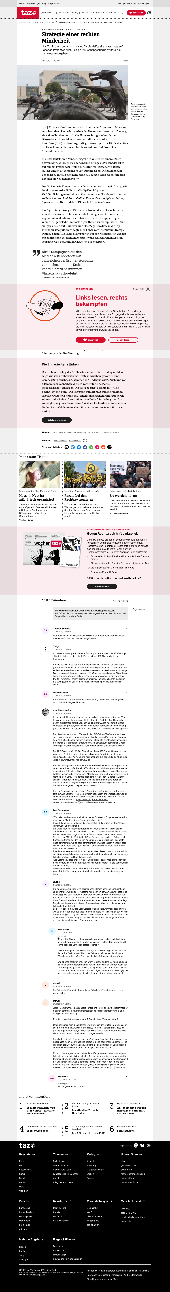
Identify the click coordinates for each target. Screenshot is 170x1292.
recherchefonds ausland (133, 1174)
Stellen (90, 1174)
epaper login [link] (143, 3)
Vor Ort (90, 1212)
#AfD (55, 432)
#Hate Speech (94, 432)
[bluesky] (142, 1147)
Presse (90, 1178)
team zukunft (59, 1208)
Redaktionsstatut (107, 1270)
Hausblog (92, 1165)
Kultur (22, 1174)
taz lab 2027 (93, 1225)
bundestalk (24, 1208)
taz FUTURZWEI (128, 1212)
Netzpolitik (43, 22)
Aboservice (58, 1250)
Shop (21, 1255)
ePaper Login (59, 1254)
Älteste (125, 601)
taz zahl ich (126, 1169)
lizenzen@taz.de (38, 1274)
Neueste (116, 601)
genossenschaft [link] (129, 3)
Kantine (23, 1251)
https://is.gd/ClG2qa (80, 759)
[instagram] (148, 1147)
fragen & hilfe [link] (54, 3)
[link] (48, 13)
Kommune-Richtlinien (127, 1270)
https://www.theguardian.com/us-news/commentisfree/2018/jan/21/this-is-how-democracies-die (84, 801)
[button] (149, 12)
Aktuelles (91, 1161)
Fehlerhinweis (75, 440)
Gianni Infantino (61, 1165)
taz (27, 1145)
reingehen (24, 1229)
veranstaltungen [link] (33, 3)
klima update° (26, 1216)
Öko (21, 1165)
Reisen (22, 1247)
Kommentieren (60, 440)
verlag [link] (21, 3)
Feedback (58, 1246)
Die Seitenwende (95, 1169)
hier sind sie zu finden (72, 616)
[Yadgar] (45, 648)
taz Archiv (126, 1221)
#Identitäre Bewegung (76, 432)
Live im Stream (94, 1216)
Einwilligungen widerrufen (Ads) (102, 1279)
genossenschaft (129, 1165)
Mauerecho (25, 1220)
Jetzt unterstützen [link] (57, 420)
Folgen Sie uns (126, 1145)
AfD (53, 22)
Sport (22, 1178)
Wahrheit (23, 1191)
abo (123, 1161)
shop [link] (44, 3)
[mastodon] (136, 1147)
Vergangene (93, 1220)
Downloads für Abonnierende (67, 1259)
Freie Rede (24, 1225)
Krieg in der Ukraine (63, 1182)
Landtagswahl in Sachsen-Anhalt (66, 1176)
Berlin (22, 1182)
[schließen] (148, 289)
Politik (33, 22)
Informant (92, 1275)
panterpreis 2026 (129, 1182)
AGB (126, 1275)
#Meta (62, 432)
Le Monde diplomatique (133, 1217)
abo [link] (119, 3)
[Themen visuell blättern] (123, 13)
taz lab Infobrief (61, 1220)
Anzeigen (23, 1259)
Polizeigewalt (59, 1161)
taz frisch (57, 1212)
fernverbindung (26, 1212)
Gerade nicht (138, 289)
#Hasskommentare (111, 432)
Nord (21, 1186)
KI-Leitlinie (144, 1270)
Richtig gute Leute (62, 1169)
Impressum (117, 1275)
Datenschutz (104, 1275)
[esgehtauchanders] (45, 712)
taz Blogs (125, 1208)
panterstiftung (128, 1178)
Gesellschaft (25, 1169)
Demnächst (92, 1208)
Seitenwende (135, 1275)
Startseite (23, 22)
